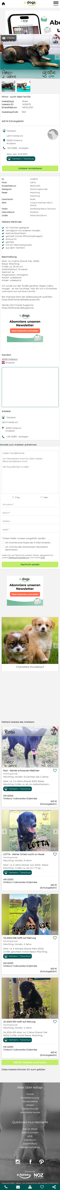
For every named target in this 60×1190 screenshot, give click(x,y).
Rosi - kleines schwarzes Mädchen (21, 770)
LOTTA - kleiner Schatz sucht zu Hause (23, 854)
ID (3, 179)
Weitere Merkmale (12, 221)
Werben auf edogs (30, 1147)
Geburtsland (8, 212)
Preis (4, 182)
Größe (5, 215)
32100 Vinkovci (10, 359)
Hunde (30, 1094)
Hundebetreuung (30, 1097)
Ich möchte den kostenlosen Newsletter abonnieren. (26, 548)
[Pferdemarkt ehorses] (24, 1176)
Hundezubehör (30, 1101)
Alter (4, 202)
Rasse (4, 192)
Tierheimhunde (30, 1108)
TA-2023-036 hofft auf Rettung (19, 938)
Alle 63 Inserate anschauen (30, 1062)
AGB (43, 557)
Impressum (30, 1140)
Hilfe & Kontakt (30, 1132)
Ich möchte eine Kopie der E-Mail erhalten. (28, 542)
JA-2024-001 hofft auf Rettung (19, 1021)
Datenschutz (30, 1143)
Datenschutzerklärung (18, 557)
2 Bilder (8, 38)
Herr (45, 497)
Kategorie (7, 189)
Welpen (30, 1105)
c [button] (4, 748)
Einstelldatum (9, 186)
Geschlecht (7, 199)
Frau (17, 497)
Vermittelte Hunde (30, 1112)
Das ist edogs (30, 1129)
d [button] (57, 57)
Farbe (5, 208)
